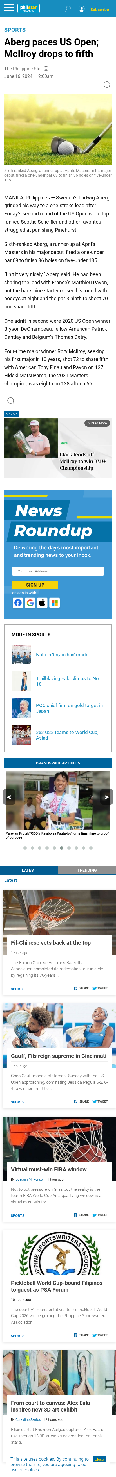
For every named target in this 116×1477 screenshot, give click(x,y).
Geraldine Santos (28, 1420)
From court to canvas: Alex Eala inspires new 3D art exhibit (50, 1406)
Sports (15, 29)
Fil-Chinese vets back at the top (51, 942)
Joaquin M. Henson (30, 1179)
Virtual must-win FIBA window (49, 1169)
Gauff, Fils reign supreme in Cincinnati (58, 1056)
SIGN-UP (35, 585)
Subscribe (99, 9)
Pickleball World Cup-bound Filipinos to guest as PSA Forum (56, 1286)
